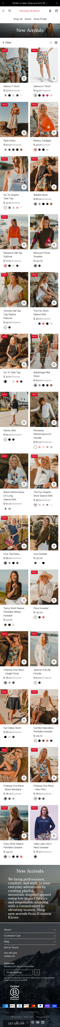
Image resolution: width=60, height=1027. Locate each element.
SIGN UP (30, 1012)
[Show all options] (21, 95)
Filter (8, 42)
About (28, 19)
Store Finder (40, 19)
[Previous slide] (3, 3)
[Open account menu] (50, 11)
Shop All (17, 19)
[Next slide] (57, 3)
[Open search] (9, 11)
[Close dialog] (57, 974)
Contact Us (9, 956)
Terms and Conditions (30, 1019)
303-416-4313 (10, 953)
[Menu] (3, 10)
